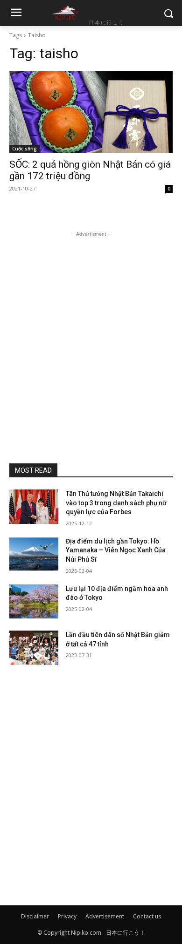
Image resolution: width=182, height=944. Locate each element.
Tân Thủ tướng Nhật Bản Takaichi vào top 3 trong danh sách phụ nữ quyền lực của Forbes (116, 503)
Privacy (67, 916)
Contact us (147, 916)
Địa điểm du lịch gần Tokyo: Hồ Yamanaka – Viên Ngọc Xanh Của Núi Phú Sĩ (116, 550)
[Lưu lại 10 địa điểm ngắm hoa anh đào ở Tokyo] (33, 601)
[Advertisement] (91, 330)
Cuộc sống (24, 148)
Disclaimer (35, 916)
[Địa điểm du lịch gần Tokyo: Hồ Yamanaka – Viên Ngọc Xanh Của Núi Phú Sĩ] (33, 554)
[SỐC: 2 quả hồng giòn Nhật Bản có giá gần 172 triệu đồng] (91, 112)
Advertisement (104, 916)
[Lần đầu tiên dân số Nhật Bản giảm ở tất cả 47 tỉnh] (33, 648)
